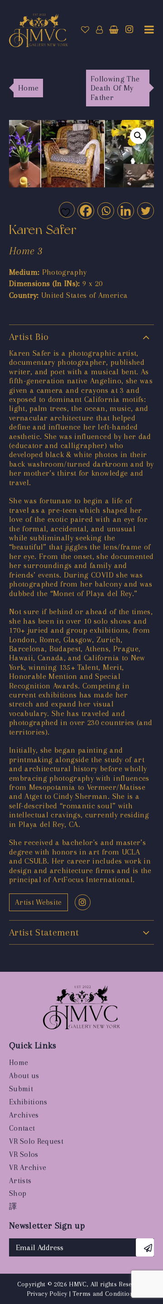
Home (18, 1062)
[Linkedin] (125, 210)
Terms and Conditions (104, 1293)
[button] (138, 136)
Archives (24, 1115)
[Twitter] (145, 210)
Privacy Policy (47, 1293)
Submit (21, 1088)
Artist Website (38, 902)
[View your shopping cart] (114, 29)
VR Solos (23, 1154)
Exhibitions (28, 1102)
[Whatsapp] (105, 210)
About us (24, 1075)
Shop (17, 1193)
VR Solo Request (36, 1141)
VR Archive (27, 1167)
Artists (20, 1180)
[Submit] (145, 1247)
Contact (22, 1128)
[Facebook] (85, 210)
